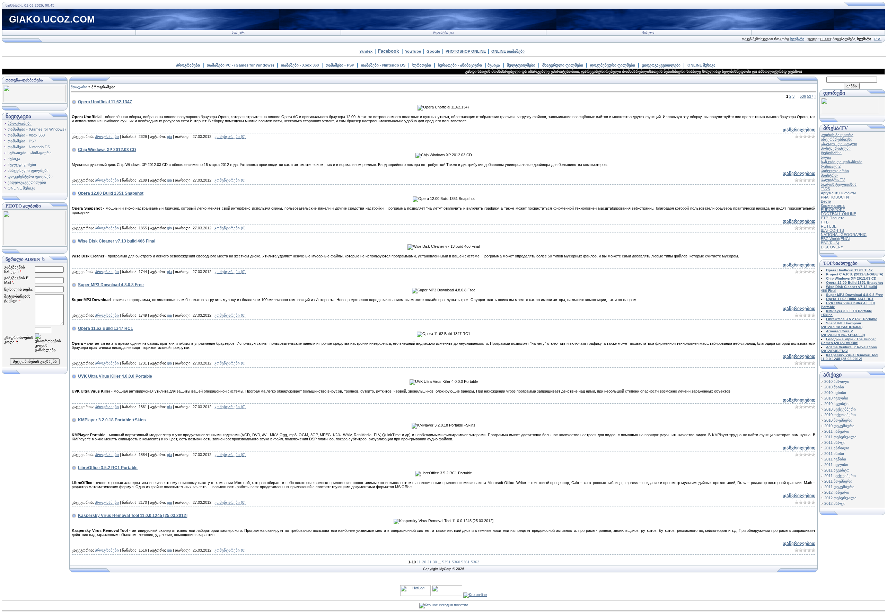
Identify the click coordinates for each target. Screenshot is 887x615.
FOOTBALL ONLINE (838, 214)
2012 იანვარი (836, 492)
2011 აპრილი (836, 448)
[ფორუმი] (850, 113)
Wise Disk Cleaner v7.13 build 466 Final (116, 241)
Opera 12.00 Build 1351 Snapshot (110, 193)
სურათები (421, 65)
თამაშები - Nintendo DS (383, 65)
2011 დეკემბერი (839, 487)
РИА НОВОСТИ (835, 197)
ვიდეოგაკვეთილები (661, 65)
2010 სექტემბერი (840, 409)
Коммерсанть (833, 205)
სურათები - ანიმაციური (460, 65)
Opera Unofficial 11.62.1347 (105, 101)
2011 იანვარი (836, 431)
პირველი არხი (835, 171)
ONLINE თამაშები (508, 51)
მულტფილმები (521, 65)
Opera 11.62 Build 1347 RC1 (105, 328)
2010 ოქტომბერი (840, 415)
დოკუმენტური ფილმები (612, 65)
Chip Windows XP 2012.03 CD (107, 149)
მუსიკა (494, 65)
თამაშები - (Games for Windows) (37, 129)
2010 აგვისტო (837, 404)
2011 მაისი (834, 453)
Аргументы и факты (838, 193)
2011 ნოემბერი (838, 481)
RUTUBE (828, 226)
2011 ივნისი (835, 459)
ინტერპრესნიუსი (836, 139)
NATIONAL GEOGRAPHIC (844, 234)
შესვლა (648, 32)
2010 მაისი (834, 387)
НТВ (824, 222)
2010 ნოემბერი (838, 420)
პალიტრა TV (833, 180)
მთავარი (238, 32)
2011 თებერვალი (840, 437)
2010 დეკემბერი (839, 426)
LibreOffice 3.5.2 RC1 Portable (108, 467)
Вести (826, 201)
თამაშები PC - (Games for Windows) (240, 65)
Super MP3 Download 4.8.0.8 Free (111, 284)
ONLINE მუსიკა (701, 65)
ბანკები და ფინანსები (841, 162)
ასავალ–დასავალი (839, 144)
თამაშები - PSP (340, 65)
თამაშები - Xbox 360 (300, 65)
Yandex (365, 51)
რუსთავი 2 (831, 166)
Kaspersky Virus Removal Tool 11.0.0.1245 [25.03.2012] (132, 515)
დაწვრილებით (799, 129)
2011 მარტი (834, 442)
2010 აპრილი (836, 381)
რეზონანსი (831, 153)
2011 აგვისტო (837, 470)
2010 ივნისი (835, 392)
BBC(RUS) (830, 243)
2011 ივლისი (836, 465)
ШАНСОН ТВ (832, 230)
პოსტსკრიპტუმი (836, 148)
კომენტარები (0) (230, 136)
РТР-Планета (832, 218)
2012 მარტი (834, 503)
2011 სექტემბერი (840, 476)
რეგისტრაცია (443, 32)
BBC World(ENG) (835, 239)
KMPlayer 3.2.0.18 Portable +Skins (112, 420)
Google (433, 51)
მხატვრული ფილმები (562, 65)
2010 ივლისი (836, 398)
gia (169, 136)
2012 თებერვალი (840, 498)
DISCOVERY (832, 247)
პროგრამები (188, 65)
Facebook (388, 51)
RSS (877, 39)
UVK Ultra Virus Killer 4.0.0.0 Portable (115, 376)
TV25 (825, 189)
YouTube (413, 51)
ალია (826, 157)
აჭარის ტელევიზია (839, 184)
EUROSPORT (833, 210)
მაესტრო (829, 175)
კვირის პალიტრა (837, 135)
